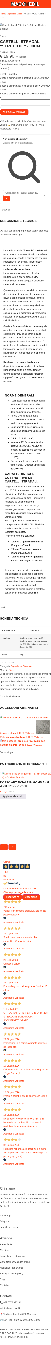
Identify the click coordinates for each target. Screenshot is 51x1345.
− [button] (0, 97)
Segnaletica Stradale (15, 14)
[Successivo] (12, 847)
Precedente (12, 897)
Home (2, 14)
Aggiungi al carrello (14, 112)
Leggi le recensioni (9, 1227)
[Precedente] (4, 847)
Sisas (11, 670)
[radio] (25, 80)
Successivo (31, 897)
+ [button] (0, 107)
